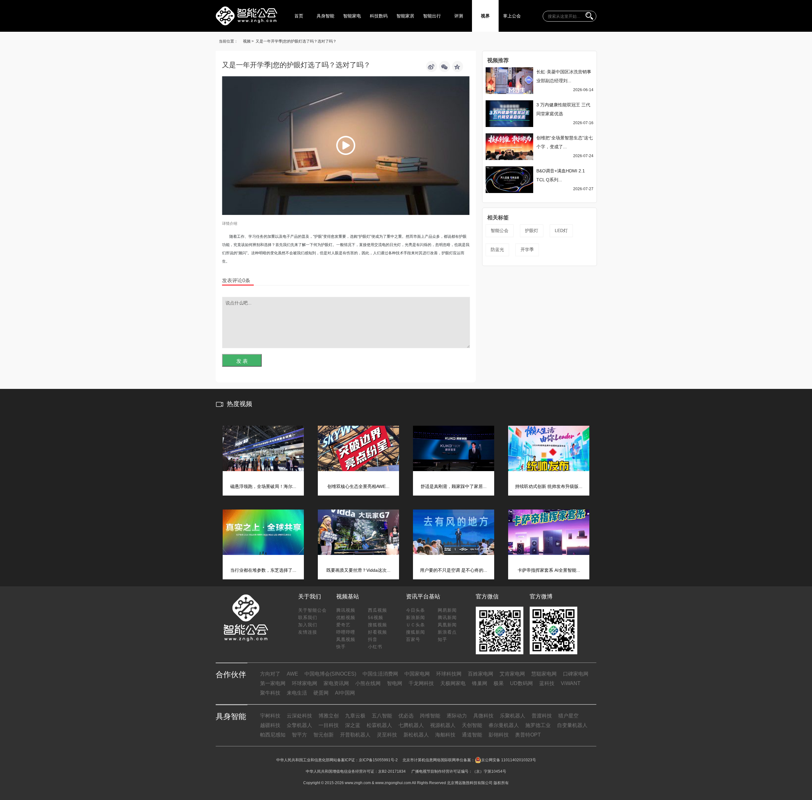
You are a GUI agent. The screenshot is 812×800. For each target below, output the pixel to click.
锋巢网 (479, 683)
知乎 (442, 639)
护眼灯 (531, 230)
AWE (292, 674)
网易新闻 (447, 610)
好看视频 (377, 632)
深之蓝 (352, 725)
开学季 (527, 249)
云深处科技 (299, 715)
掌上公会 (512, 15)
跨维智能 (430, 715)
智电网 (394, 683)
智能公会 (499, 230)
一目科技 (328, 725)
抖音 (372, 639)
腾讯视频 (345, 610)
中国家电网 (417, 674)
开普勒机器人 (355, 734)
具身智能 (325, 15)
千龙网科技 (421, 683)
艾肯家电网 (512, 674)
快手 (341, 646)
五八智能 (382, 715)
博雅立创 (328, 715)
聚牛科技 (270, 693)
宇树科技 (270, 715)
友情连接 (307, 632)
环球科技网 (449, 674)
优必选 (406, 715)
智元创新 (323, 734)
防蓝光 (497, 249)
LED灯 (561, 230)
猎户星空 (568, 715)
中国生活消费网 (380, 674)
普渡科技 (542, 715)
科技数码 (379, 15)
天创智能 (472, 725)
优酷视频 (345, 617)
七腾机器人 (411, 725)
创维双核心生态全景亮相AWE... (358, 486)
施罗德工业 (538, 725)
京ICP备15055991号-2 (378, 760)
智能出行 (432, 15)
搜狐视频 (377, 624)
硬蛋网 (321, 693)
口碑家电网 (575, 674)
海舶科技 (445, 734)
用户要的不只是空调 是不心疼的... (453, 570)
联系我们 (307, 617)
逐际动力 (457, 715)
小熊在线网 (368, 683)
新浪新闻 (415, 617)
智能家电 (352, 15)
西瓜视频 (377, 610)
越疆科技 (270, 725)
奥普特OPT (528, 734)
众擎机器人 (299, 725)
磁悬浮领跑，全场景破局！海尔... (263, 486)
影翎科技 (498, 734)
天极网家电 (453, 683)
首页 (298, 15)
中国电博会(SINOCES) (330, 674)
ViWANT (570, 683)
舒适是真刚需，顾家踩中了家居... (454, 486)
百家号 (413, 639)
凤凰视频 (345, 639)
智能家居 (405, 15)
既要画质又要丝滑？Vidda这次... (358, 570)
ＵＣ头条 (415, 624)
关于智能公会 (312, 610)
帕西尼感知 (272, 734)
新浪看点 (447, 632)
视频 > (248, 41)
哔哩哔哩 (345, 632)
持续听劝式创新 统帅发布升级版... (548, 486)
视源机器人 (442, 725)
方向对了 (270, 674)
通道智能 (472, 734)
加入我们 (307, 624)
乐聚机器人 (512, 715)
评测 (458, 15)
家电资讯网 (336, 683)
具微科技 (483, 715)
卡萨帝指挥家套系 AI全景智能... (549, 570)
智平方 (299, 734)
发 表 (242, 361)
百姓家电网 (480, 674)
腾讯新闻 (447, 617)
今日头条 (415, 610)
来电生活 (297, 693)
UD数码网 (521, 683)
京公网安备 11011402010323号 (508, 760)
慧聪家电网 (544, 674)
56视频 (375, 617)
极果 (499, 683)
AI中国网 (345, 693)
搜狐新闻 (415, 632)
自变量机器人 (572, 725)
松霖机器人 (379, 725)
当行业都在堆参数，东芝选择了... (263, 570)
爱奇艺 (343, 624)
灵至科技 (387, 734)
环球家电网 (304, 683)
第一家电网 (272, 683)
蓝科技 (546, 683)
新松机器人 (416, 734)
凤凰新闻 (447, 624)
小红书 (375, 646)
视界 (485, 15)
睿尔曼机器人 (503, 725)
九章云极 (355, 715)
